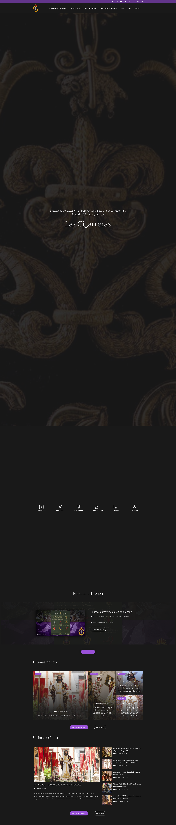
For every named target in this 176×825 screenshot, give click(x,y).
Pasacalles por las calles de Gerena (111, 612)
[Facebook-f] (112, 1)
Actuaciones (41, 511)
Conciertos (94, 674)
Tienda (116, 511)
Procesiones (121, 698)
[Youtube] (121, 1)
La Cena (38, 674)
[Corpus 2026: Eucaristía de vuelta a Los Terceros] (60, 695)
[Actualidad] (60, 507)
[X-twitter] (129, 1)
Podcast (134, 511)
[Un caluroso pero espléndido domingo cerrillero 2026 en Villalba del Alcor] (129, 707)
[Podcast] (134, 507)
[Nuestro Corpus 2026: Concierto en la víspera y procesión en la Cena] (129, 683)
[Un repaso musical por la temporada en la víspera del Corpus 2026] (101, 695)
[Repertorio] (78, 507)
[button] (64, 8)
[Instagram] (117, 1)
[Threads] (134, 1)
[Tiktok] (125, 1)
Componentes (97, 511)
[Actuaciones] (41, 507)
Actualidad (60, 511)
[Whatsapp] (138, 1)
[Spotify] (142, 1)
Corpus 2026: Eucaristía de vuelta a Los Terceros (57, 784)
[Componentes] (97, 507)
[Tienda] (116, 507)
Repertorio (78, 511)
